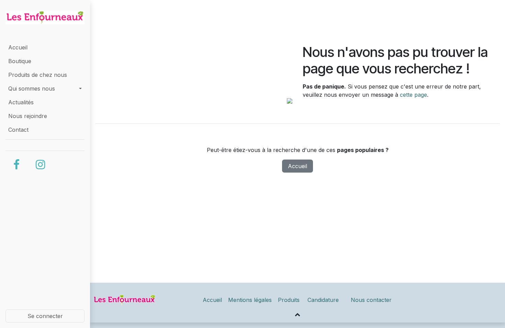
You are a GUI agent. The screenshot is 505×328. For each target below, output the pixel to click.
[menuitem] (45, 47)
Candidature (323, 299)
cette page (413, 94)
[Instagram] (40, 165)
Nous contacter (371, 299)
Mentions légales (250, 299)
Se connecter (45, 316)
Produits (289, 299)
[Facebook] (16, 165)
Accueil (297, 166)
